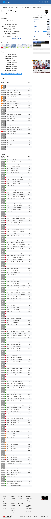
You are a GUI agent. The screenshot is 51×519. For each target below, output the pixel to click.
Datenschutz (21, 516)
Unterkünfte (5, 505)
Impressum (35, 516)
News (9, 7)
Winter (4, 498)
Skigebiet (38, 7)
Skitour (12, 501)
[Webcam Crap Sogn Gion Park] (39, 45)
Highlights (5, 508)
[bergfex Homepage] (7, 2)
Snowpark (5, 7)
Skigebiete (13, 498)
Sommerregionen (14, 500)
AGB (16, 516)
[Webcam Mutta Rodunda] (35, 42)
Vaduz (35, 34)
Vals (34, 24)
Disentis (35, 33)
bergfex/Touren (29, 498)
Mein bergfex (20, 503)
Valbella (35, 29)
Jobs (19, 500)
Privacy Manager (28, 516)
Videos (16, 7)
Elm (34, 23)
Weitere (39, 37)
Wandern (12, 506)
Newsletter (20, 498)
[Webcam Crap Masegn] (47, 42)
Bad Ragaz (36, 28)
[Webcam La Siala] (39, 42)
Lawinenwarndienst (16, 38)
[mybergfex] (45, 2)
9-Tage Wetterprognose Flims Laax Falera (11, 73)
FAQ (19, 505)
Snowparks (13, 505)
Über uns (20, 501)
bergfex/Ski (28, 500)
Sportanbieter (28, 511)
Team (20, 7)
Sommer (4, 500)
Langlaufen (13, 503)
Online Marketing (29, 508)
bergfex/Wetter (29, 501)
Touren (4, 506)
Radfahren (12, 510)
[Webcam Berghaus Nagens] (43, 42)
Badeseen (12, 512)
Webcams (34, 7)
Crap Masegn (36, 19)
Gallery (12, 7)
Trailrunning (13, 508)
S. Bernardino (36, 31)
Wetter (23, 7)
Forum (19, 506)
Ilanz (35, 21)
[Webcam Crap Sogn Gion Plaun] (35, 45)
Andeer (35, 26)
